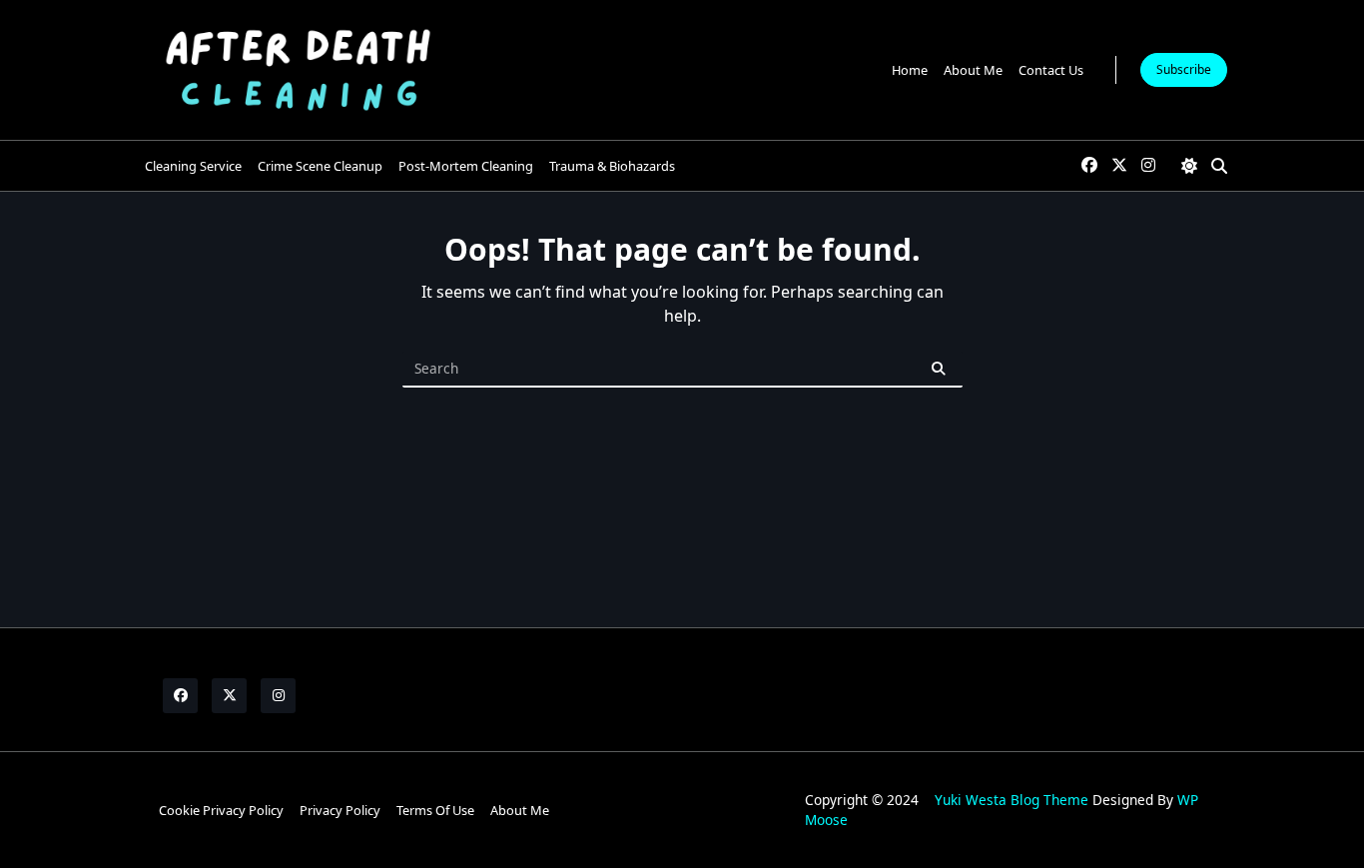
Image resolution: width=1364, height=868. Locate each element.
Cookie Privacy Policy (221, 810)
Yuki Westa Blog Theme (1011, 799)
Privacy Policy (340, 810)
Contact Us (1051, 70)
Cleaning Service (193, 166)
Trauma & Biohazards (612, 166)
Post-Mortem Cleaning (465, 166)
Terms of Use (435, 810)
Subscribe (1183, 69)
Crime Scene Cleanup (320, 166)
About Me (973, 70)
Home (910, 70)
